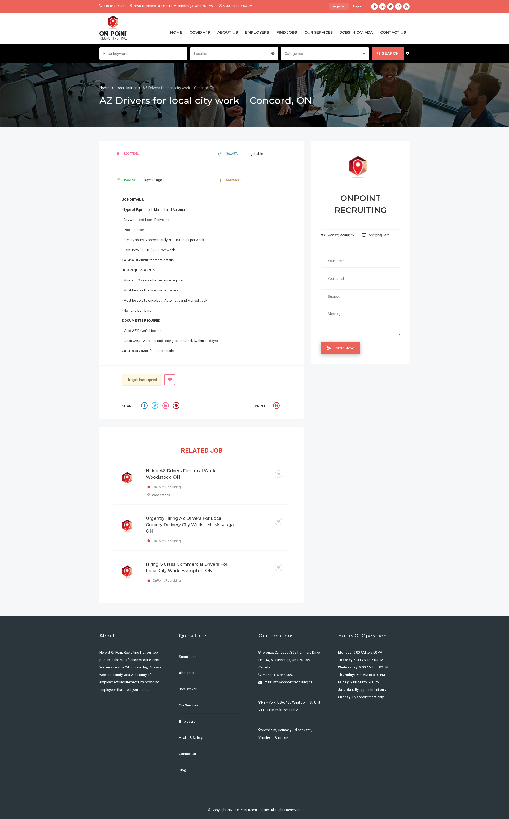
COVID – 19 (200, 32)
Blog (182, 770)
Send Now (345, 348)
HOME (176, 32)
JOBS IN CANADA (356, 32)
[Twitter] (390, 6)
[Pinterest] (177, 406)
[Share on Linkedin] (166, 406)
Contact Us (187, 754)
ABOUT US (227, 32)
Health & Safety (191, 738)
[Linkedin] (382, 6)
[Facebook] (374, 6)
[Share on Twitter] (156, 406)
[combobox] (234, 53)
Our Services (188, 705)
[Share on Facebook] (145, 406)
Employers (187, 721)
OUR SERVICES (318, 32)
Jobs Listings (126, 88)
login (357, 6)
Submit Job (188, 657)
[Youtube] (406, 6)
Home (104, 88)
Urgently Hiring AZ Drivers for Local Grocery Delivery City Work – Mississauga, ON (190, 525)
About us (186, 673)
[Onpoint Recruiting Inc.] (113, 27)
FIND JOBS (287, 32)
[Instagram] (398, 6)
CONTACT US (393, 32)
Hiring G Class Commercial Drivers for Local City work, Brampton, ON (186, 567)
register (339, 6)
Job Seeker (187, 689)
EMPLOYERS (257, 32)
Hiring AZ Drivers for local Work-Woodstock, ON (181, 474)
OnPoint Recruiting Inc (252, 810)
